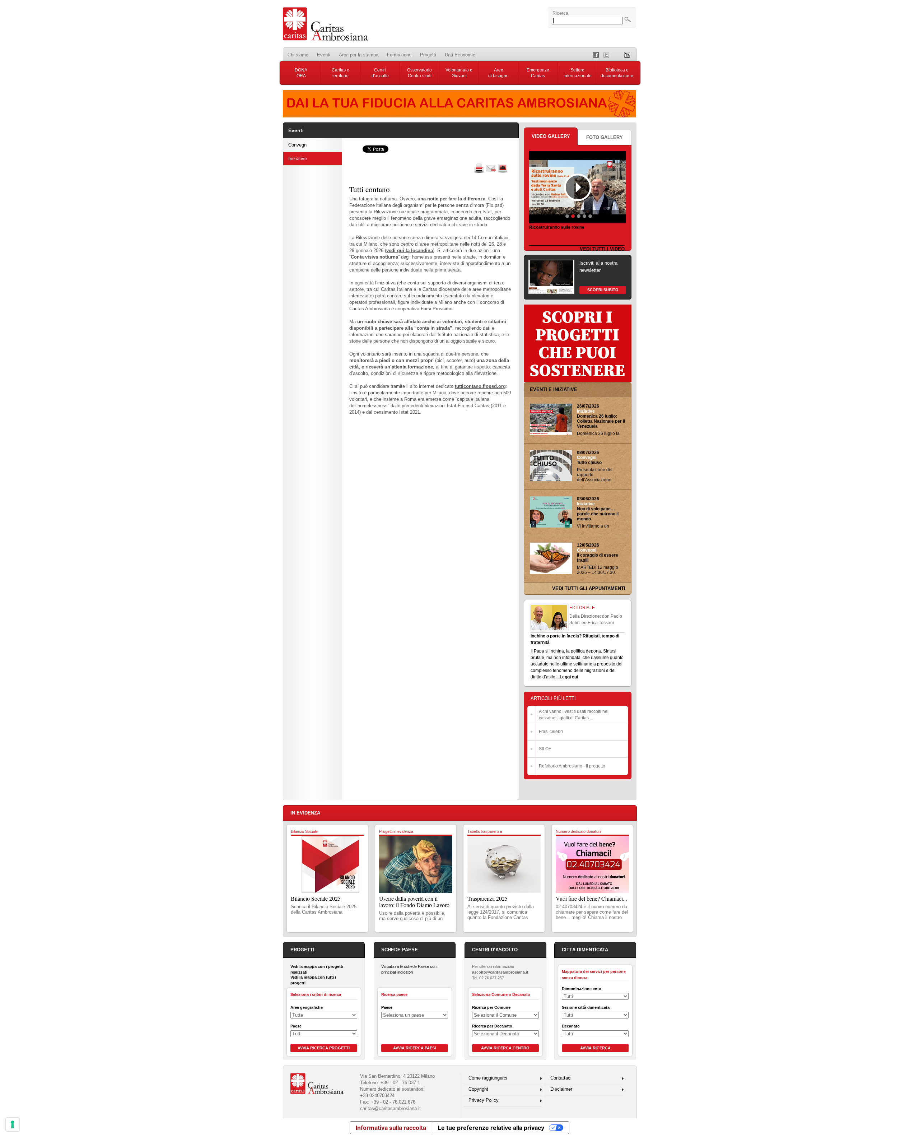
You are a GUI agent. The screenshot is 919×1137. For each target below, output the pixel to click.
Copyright (478, 1089)
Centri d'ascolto (380, 73)
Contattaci (561, 1078)
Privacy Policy (483, 1100)
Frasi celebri (551, 731)
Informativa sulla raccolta (391, 1127)
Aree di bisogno (498, 73)
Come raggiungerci (487, 1078)
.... (557, 676)
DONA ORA (301, 73)
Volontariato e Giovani (458, 73)
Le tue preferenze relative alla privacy (491, 1127)
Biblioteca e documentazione (617, 73)
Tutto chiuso (589, 462)
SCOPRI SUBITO (603, 290)
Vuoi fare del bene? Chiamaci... (591, 898)
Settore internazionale (578, 73)
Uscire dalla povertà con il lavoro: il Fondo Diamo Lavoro (414, 902)
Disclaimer (561, 1089)
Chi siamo (298, 54)
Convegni (298, 145)
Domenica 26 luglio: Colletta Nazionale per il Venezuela (601, 421)
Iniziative (297, 158)
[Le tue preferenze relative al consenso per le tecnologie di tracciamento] (12, 1124)
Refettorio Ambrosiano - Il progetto (572, 766)
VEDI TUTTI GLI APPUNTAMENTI (588, 588)
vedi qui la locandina (409, 250)
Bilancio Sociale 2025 (316, 898)
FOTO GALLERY (604, 137)
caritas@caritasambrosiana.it (390, 1108)
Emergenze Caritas (538, 73)
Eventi (323, 54)
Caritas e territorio (340, 73)
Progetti (428, 54)
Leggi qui (569, 676)
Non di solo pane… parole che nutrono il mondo (598, 513)
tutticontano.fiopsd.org (480, 386)
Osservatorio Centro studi (419, 73)
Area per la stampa (358, 54)
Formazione (399, 54)
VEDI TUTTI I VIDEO (602, 249)
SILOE (545, 748)
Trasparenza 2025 (487, 898)
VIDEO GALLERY (551, 136)
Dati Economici (460, 54)
